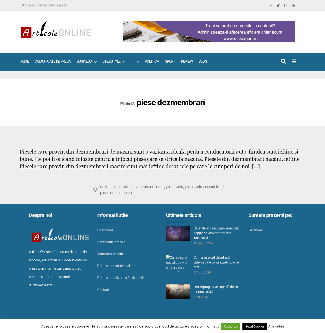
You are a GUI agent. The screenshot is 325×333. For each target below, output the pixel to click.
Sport (170, 61)
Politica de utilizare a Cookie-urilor (121, 278)
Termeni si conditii (110, 254)
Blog (203, 61)
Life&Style (112, 61)
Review (187, 61)
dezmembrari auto (114, 186)
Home (24, 61)
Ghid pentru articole (111, 242)
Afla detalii (276, 326)
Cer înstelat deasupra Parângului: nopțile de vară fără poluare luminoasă (216, 233)
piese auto (174, 186)
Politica (152, 61)
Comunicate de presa (53, 61)
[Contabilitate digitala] (207, 32)
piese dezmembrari (116, 192)
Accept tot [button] (230, 326)
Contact (103, 290)
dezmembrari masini (147, 186)
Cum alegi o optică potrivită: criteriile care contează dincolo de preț (216, 262)
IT (132, 61)
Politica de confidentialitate (116, 266)
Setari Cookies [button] (254, 326)
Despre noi (105, 230)
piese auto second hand (204, 186)
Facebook (256, 230)
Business (84, 61)
